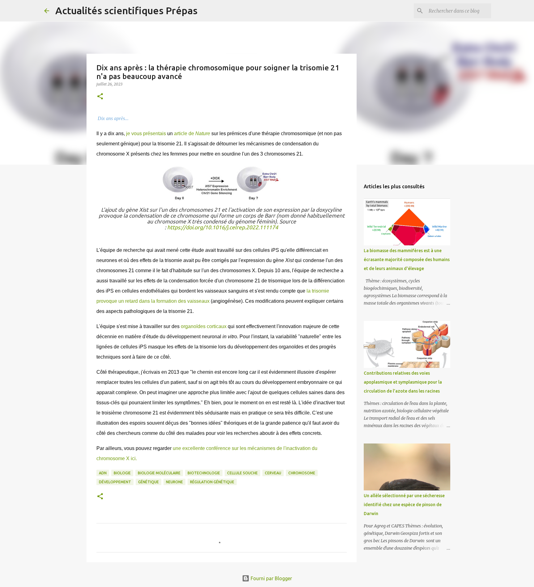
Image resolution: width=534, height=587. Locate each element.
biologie (122, 473)
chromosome (301, 473)
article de (192, 133)
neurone (174, 482)
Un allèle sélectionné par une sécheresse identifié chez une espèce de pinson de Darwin (404, 504)
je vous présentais (146, 133)
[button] (100, 97)
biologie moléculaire (159, 473)
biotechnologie (204, 473)
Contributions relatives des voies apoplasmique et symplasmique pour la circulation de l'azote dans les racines (403, 382)
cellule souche (242, 473)
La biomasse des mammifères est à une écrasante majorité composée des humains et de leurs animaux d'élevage (407, 259)
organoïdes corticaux (204, 326)
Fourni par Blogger (270, 578)
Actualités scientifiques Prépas (126, 10)
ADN (103, 473)
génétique (148, 482)
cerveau (273, 473)
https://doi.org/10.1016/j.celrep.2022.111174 (222, 227)
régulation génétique (212, 482)
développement (115, 482)
